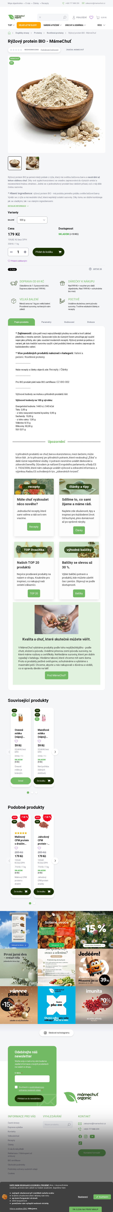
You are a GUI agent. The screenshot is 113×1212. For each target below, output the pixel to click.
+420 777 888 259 (91, 1129)
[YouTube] (92, 1136)
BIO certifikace (14, 1160)
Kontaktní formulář (92, 1153)
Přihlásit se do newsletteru (29, 1099)
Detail (20, 781)
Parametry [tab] (46, 322)
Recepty (45, 3)
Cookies (11, 1173)
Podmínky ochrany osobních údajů (22, 1169)
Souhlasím (103, 1197)
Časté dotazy (13, 1123)
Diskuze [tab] (91, 322)
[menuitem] (11, 25)
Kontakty (12, 1131)
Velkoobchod (13, 1136)
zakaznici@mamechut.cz (95, 1123)
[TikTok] (80, 1143)
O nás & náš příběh (16, 1149)
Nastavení (83, 1197)
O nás (27, 3)
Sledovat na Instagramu (59, 1033)
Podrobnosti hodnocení (49, 50)
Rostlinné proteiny (35, 357)
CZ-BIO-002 (63, 381)
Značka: (75, 50)
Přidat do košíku (44, 251)
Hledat (65, 17)
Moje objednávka (15, 3)
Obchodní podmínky (16, 1165)
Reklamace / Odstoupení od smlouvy (20, 1154)
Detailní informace (17, 206)
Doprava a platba (15, 1127)
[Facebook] (80, 1136)
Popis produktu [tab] (21, 322)
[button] (28, 792)
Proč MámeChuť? (56, 675)
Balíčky (79, 593)
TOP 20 (34, 593)
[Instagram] (86, 1136)
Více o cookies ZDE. (18, 1208)
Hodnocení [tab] (69, 322)
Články (36, 3)
